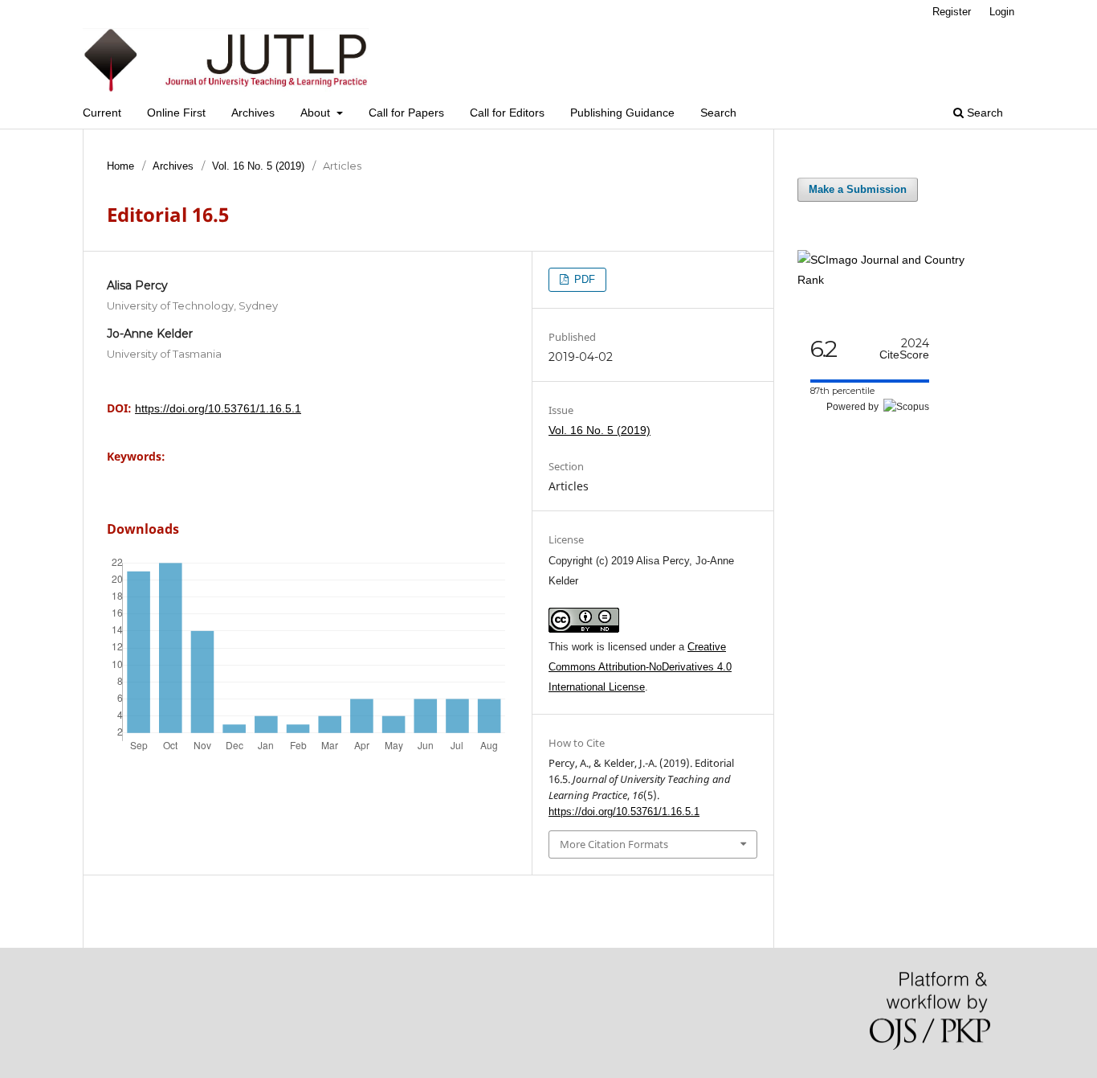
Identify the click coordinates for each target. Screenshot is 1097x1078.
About (316, 112)
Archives (253, 112)
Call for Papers (406, 112)
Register (951, 12)
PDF (583, 279)
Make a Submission (858, 189)
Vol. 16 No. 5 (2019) (258, 166)
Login (1001, 12)
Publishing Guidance (622, 112)
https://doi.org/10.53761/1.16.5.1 (218, 408)
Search (718, 112)
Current (102, 112)
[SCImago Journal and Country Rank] (893, 279)
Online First (176, 112)
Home (120, 166)
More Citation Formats (614, 844)
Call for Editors (507, 112)
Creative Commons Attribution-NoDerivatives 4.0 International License (640, 667)
